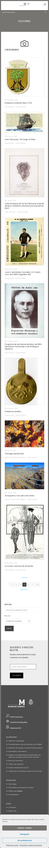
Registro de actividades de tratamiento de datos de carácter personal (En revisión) (24, 756)
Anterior (25, 577)
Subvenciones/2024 (15, 728)
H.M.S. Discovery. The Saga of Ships (20, 139)
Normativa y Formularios (17, 751)
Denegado (24, 834)
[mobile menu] (45, 4)
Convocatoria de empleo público (18, 722)
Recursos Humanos (15, 761)
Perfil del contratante (16, 741)
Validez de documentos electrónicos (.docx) (25, 771)
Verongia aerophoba (14, 453)
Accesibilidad (13, 794)
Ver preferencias (24, 840)
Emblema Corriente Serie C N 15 (18, 103)
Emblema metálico (13, 411)
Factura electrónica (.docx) (18, 768)
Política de (15, 791)
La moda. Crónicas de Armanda (19, 566)
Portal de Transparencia (16, 717)
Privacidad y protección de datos (31, 845)
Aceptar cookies (24, 828)
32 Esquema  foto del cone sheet (19, 495)
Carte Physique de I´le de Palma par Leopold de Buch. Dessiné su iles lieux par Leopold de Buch (24, 205)
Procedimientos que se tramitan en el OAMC (25, 744)
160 (38, 585)
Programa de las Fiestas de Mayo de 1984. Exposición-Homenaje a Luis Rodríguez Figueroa (23, 346)
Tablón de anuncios (15, 764)
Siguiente (23, 589)
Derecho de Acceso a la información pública (25, 748)
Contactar (12, 807)
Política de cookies (12, 845)
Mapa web (12, 811)
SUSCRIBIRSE (16, 675)
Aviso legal (12, 784)
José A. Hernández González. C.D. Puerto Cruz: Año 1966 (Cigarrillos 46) (22, 273)
